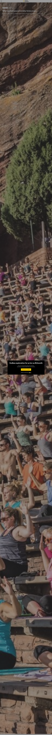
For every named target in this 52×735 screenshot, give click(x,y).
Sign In (30, 372)
